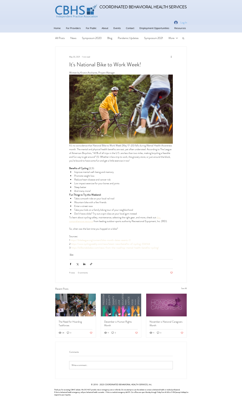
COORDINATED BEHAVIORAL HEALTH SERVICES (143, 7)
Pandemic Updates (128, 38)
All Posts (60, 38)
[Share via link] (91, 264)
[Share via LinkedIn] (84, 264)
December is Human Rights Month (118, 323)
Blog (109, 38)
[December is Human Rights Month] (121, 305)
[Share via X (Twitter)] (77, 264)
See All (184, 288)
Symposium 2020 (92, 38)
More (171, 38)
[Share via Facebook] (70, 264)
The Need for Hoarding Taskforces (70, 323)
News (73, 38)
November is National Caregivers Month (166, 323)
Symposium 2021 (153, 38)
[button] (183, 38)
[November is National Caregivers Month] (166, 305)
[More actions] (171, 56)
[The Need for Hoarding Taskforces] (75, 305)
